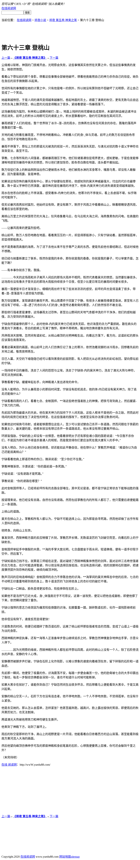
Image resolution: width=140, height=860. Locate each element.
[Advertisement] (70, 30)
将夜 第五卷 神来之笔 (63, 20)
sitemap (75, 856)
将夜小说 (40, 20)
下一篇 (54, 57)
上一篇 (5, 57)
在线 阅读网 (9, 764)
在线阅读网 (8, 8)
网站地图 (65, 856)
